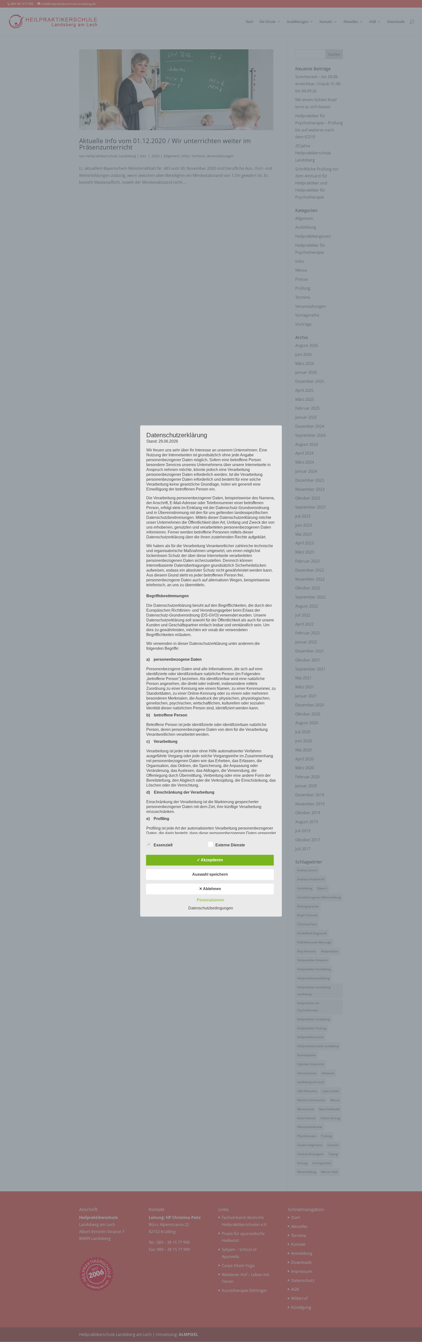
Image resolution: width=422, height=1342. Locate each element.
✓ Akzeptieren (210, 860)
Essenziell (163, 845)
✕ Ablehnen (210, 889)
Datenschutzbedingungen (210, 908)
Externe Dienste (230, 845)
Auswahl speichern (210, 875)
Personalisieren (210, 900)
